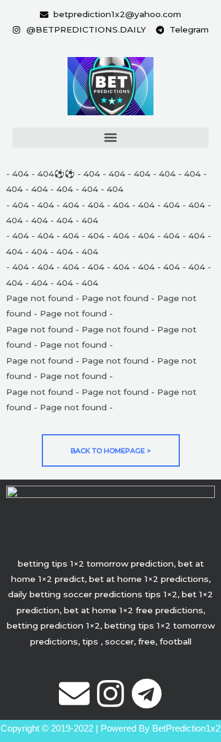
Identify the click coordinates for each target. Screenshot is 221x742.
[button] (110, 138)
